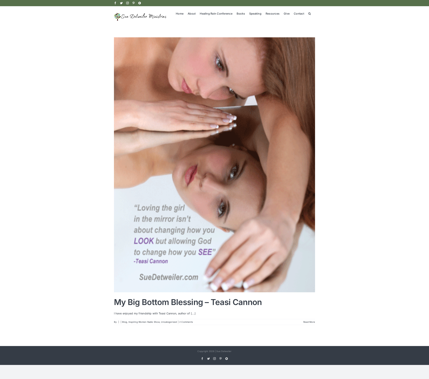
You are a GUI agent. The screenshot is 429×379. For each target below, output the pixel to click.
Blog (124, 322)
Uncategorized (169, 322)
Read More (309, 322)
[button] (309, 13)
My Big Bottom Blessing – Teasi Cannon (188, 302)
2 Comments (186, 322)
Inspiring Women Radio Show (144, 322)
